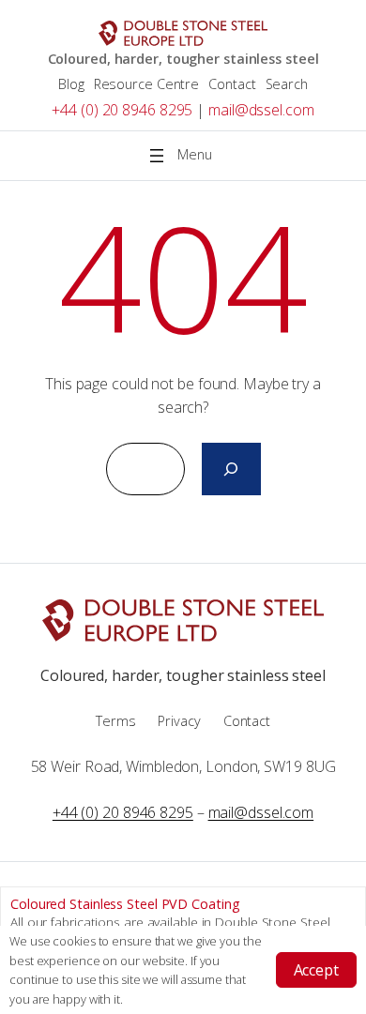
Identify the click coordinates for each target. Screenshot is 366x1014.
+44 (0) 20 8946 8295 (122, 109)
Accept (316, 970)
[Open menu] (183, 155)
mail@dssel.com (261, 109)
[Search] (231, 469)
